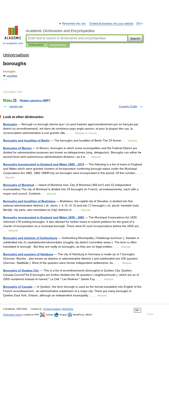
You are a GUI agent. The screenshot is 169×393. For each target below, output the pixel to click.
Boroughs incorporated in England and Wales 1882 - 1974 (43, 164)
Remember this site (74, 23)
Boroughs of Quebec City (21, 270)
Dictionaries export (12, 314)
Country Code (128, 106)
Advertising (67, 309)
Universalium (36, 44)
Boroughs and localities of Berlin (26, 140)
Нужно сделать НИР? (35, 100)
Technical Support (52, 309)
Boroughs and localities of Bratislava (29, 201)
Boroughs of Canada (17, 286)
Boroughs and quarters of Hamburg (28, 254)
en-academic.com (13, 43)
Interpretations (58, 44)
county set (16, 106)
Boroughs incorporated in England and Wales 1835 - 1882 (43, 217)
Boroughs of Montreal (18, 185)
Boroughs (10, 124)
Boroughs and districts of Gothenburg (30, 238)
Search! (135, 38)
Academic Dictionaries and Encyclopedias (60, 31)
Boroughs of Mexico (17, 148)
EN (138, 23)
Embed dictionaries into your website (111, 23)
